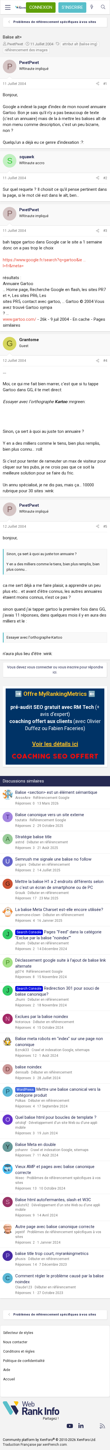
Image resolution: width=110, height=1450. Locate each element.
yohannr (21, 1150)
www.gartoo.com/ (19, 319)
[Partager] (97, 84)
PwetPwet (15, 44)
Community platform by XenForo (49, 1440)
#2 (105, 178)
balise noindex (28, 1067)
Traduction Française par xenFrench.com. (35, 1445)
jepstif (20, 1232)
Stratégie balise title (33, 836)
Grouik (20, 893)
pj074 (19, 972)
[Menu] (7, 7)
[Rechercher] (103, 7)
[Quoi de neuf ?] (91, 7)
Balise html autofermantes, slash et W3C (53, 1199)
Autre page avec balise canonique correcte (54, 1226)
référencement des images (26, 50)
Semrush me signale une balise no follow (53, 859)
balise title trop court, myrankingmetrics (52, 1253)
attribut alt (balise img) (79, 44)
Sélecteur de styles (18, 1333)
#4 (105, 361)
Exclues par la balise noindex (41, 1016)
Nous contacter (15, 1342)
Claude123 (23, 1287)
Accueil (9, 1379)
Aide (6, 1370)
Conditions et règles (19, 1351)
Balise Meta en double (35, 1144)
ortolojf (20, 1123)
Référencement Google (51, 798)
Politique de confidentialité (24, 1361)
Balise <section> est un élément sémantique (56, 792)
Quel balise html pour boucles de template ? (55, 1117)
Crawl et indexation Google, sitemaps (61, 1050)
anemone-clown (27, 915)
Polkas (20, 1101)
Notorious (22, 1022)
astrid (19, 842)
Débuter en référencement (47, 842)
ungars (20, 865)
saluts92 (22, 1205)
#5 (105, 527)
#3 (105, 231)
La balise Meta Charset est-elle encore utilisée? (59, 909)
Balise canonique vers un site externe (49, 814)
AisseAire (22, 798)
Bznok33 (22, 1050)
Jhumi (20, 943)
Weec (19, 1178)
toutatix (21, 820)
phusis (20, 1259)
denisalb (21, 1072)
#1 (105, 84)
